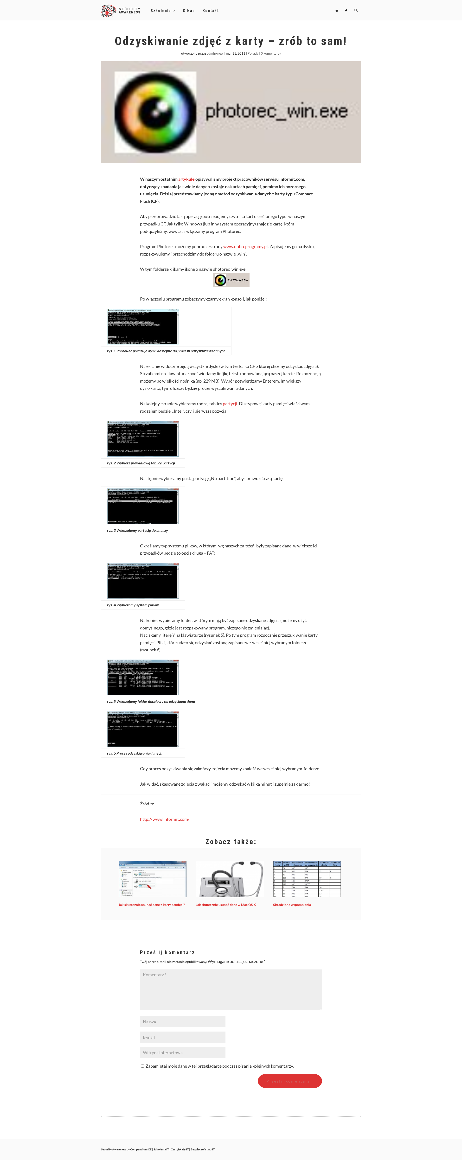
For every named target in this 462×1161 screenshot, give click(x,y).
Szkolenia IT (161, 1149)
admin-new (215, 53)
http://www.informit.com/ (165, 819)
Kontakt (211, 10)
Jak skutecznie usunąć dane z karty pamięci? (152, 905)
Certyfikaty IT (180, 1149)
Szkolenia (162, 10)
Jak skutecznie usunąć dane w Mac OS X (226, 905)
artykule (186, 179)
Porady (253, 53)
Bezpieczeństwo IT (203, 1149)
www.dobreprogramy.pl (245, 246)
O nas (189, 10)
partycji (230, 403)
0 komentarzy (271, 53)
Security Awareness (113, 1149)
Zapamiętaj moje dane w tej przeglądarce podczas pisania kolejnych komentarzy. (220, 1066)
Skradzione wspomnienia (292, 905)
